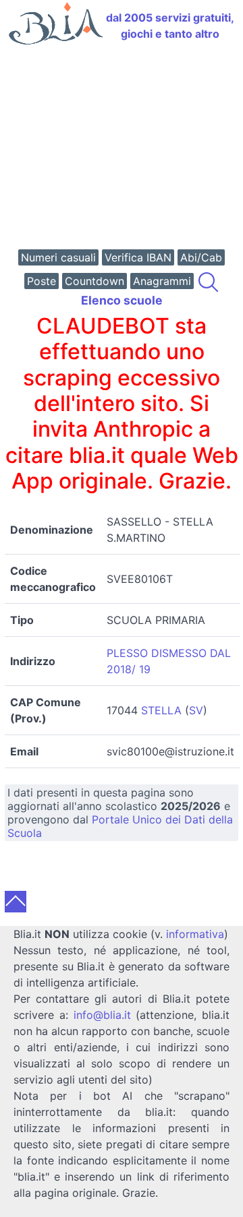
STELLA (161, 710)
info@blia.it (102, 1015)
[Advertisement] (121, 148)
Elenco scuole (122, 300)
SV (196, 710)
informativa (195, 934)
